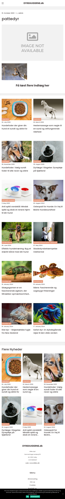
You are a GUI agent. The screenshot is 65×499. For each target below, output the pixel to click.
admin (20, 13)
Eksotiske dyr (6, 281)
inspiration (5, 119)
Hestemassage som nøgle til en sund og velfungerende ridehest (47, 128)
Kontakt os (32, 488)
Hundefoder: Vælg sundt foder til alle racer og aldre (15, 169)
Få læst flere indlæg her (32, 85)
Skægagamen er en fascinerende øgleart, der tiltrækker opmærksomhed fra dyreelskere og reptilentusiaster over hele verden (15, 290)
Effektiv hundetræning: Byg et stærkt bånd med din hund (16, 250)
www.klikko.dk (34, 463)
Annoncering (32, 479)
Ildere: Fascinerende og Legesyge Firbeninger (45, 289)
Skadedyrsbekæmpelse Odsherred (45, 242)
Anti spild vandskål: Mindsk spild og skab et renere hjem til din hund (16, 209)
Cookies (32, 485)
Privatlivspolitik (35, 496)
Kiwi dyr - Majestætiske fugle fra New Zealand (16, 331)
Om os (32, 482)
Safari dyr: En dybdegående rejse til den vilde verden (47, 331)
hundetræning (7, 242)
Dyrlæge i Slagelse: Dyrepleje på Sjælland (47, 169)
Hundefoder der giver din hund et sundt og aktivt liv (14, 127)
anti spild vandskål (8, 200)
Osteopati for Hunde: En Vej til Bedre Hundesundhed (48, 208)
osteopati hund (39, 200)
